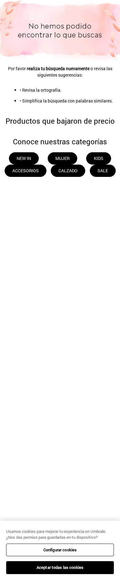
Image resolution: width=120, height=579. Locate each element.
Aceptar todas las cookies (60, 567)
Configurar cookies (60, 550)
